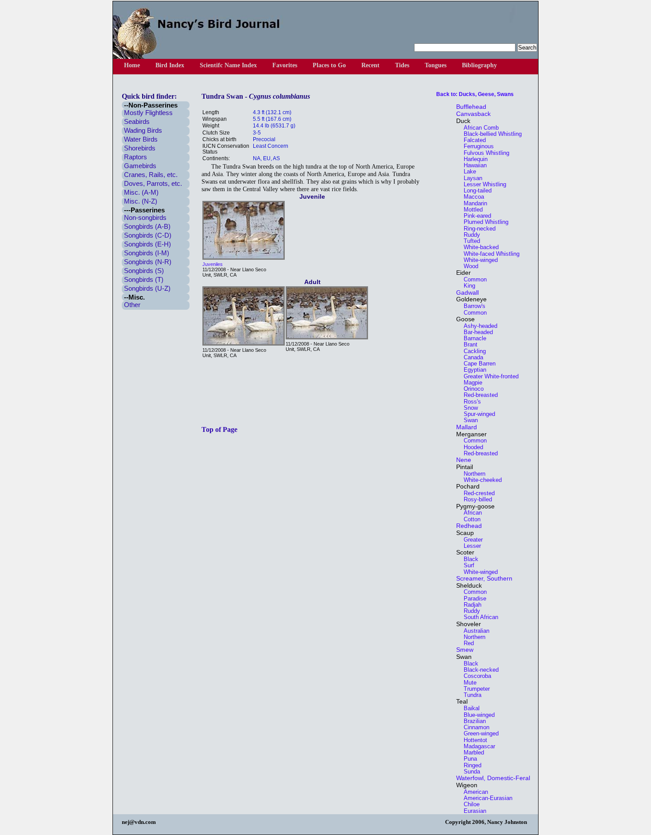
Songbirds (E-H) (147, 244)
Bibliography (479, 65)
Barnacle (472, 338)
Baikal (469, 708)
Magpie (470, 382)
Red (466, 643)
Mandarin (472, 203)
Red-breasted (478, 395)
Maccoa (471, 196)
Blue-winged (476, 715)
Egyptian (472, 369)
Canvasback (473, 113)
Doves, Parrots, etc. (153, 183)
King (466, 285)
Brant (467, 344)
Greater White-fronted (488, 376)
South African (478, 617)
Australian (473, 630)
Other (132, 304)
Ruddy (469, 234)
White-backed (478, 247)
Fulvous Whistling (483, 153)
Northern (471, 473)
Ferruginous (476, 146)
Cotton (469, 519)
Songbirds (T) (143, 279)
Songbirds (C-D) (147, 235)
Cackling (472, 351)
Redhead (469, 525)
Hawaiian (472, 165)
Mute (467, 682)
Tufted (469, 241)
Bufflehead (471, 106)
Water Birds (141, 139)
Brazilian (472, 721)
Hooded (470, 447)
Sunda (469, 771)
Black (468, 559)
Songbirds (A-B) (147, 226)
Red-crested (476, 493)
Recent (370, 65)
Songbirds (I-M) (146, 253)
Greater (470, 539)
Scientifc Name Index (228, 65)
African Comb (478, 127)
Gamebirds (140, 165)
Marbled (471, 752)
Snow (468, 407)
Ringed (469, 765)
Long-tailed (475, 190)
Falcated (472, 140)
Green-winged (478, 733)
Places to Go (329, 65)
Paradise (472, 598)
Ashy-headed (477, 326)
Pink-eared (474, 215)
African (470, 512)
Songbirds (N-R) (147, 262)
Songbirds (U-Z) (147, 288)
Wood (468, 266)
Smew (464, 649)
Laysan (470, 178)
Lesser (469, 546)
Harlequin (473, 159)
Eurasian (472, 811)
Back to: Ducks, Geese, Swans (475, 94)
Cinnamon (473, 727)
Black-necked (478, 669)
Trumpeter (474, 688)
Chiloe (469, 804)
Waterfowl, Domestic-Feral (493, 777)
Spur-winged (476, 414)
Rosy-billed (475, 499)
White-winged (478, 260)
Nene (463, 459)
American (473, 792)
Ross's (469, 401)
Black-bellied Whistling (490, 134)
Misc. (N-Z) (140, 201)
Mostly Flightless (148, 112)
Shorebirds (139, 148)
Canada (470, 357)
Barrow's (471, 306)
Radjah (469, 604)
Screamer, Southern (484, 578)
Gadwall (467, 292)
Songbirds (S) (144, 270)
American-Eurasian (485, 798)
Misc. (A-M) (141, 192)
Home (132, 65)
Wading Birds (143, 130)
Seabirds (137, 121)
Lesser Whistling (482, 184)
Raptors (135, 157)
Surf (466, 565)
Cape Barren (477, 363)
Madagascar (476, 746)
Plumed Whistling (483, 222)
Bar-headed (475, 332)
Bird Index (169, 65)
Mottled (470, 209)
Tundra (469, 695)
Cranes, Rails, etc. (151, 174)
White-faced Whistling (488, 253)
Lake (467, 171)
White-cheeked (480, 480)
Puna (467, 758)
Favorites (284, 65)
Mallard (466, 427)
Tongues (435, 65)
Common (472, 279)
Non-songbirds (145, 217)
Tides (402, 65)
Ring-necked (477, 228)
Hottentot (472, 740)
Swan (468, 420)
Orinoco (471, 388)
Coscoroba (474, 676)
